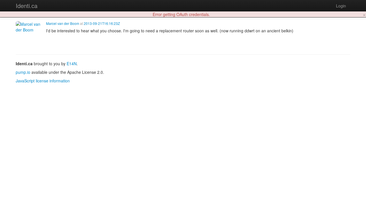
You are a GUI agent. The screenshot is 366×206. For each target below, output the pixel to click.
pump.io (23, 72)
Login (341, 6)
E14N (72, 63)
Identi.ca (26, 5)
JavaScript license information (43, 81)
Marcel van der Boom (62, 23)
